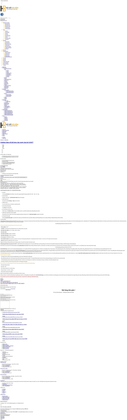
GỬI (1, 180)
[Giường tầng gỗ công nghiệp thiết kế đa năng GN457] (11, 327)
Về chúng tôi (2, 380)
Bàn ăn (5, 93)
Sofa (5, 69)
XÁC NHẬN (2, 418)
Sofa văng (8, 75)
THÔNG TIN (2, 387)
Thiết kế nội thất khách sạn (8, 112)
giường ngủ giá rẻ (9, 282)
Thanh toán (4, 138)
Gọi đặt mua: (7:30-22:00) (6, 175)
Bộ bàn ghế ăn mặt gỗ (9, 92)
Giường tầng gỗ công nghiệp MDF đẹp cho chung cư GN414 (14, 318)
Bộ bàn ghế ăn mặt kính (10, 91)
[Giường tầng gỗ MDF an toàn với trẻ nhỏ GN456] (10, 332)
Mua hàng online (5, 396)
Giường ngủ (6, 100)
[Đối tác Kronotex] (5, 344)
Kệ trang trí (6, 88)
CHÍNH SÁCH (2, 394)
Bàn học (5, 105)
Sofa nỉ (7, 71)
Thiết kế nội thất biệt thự (8, 110)
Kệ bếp (5, 98)
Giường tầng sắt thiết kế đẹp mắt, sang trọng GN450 (13, 314)
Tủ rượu (5, 81)
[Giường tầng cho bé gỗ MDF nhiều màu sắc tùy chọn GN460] (12, 336)
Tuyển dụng (4, 391)
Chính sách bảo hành (5, 397)
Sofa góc (7, 76)
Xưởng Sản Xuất (3, 362)
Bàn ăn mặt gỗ (8, 96)
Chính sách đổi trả (5, 399)
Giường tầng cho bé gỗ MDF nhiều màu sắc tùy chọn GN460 (14, 338)
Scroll (1, 419)
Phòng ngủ (4, 99)
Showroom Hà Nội (3, 374)
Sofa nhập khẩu (8, 74)
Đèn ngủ (5, 108)
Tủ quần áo (6, 102)
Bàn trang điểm (6, 103)
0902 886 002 (2, 19)
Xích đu (5, 84)
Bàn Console (6, 83)
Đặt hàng (2, 309)
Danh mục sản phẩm (5, 130)
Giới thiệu (4, 389)
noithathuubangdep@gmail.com (7, 384)
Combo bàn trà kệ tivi (7, 79)
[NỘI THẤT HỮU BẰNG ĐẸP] (9, 11)
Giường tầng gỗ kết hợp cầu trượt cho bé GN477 (16, 142)
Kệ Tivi (5, 77)
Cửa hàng (5, 118)
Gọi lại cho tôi (12, 288)
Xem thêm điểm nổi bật (4, 165)
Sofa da (7, 70)
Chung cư (5, 117)
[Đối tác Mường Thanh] (6, 346)
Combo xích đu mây (7, 85)
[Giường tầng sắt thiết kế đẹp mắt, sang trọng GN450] (11, 312)
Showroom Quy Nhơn (3, 368)
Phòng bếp (4, 89)
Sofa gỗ (7, 72)
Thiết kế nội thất (4, 109)
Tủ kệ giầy (6, 82)
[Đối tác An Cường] (5, 347)
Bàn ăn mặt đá (8, 94)
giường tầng (4, 282)
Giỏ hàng (3, 137)
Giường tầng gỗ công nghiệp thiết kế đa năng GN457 (13, 329)
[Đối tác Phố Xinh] (5, 348)
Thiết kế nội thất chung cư (8, 111)
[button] (2, 412)
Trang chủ (4, 66)
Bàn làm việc (6, 104)
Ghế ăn (5, 97)
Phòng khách (4, 67)
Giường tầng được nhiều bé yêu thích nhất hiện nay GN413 (14, 324)
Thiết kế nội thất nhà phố (8, 113)
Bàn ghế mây (6, 86)
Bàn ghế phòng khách (7, 68)
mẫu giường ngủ (15, 282)
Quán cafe (6, 119)
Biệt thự (5, 116)
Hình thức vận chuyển (5, 398)
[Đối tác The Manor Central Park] (7, 345)
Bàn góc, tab (6, 80)
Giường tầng (8, 101)
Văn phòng (6, 120)
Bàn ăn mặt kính (9, 95)
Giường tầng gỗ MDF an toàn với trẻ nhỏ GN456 (12, 334)
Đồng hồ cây (6, 87)
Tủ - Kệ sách (6, 107)
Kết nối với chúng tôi (3, 401)
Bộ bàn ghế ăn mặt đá (9, 90)
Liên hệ (3, 121)
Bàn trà (5, 78)
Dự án (3, 115)
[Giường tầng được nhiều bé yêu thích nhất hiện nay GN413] (12, 322)
